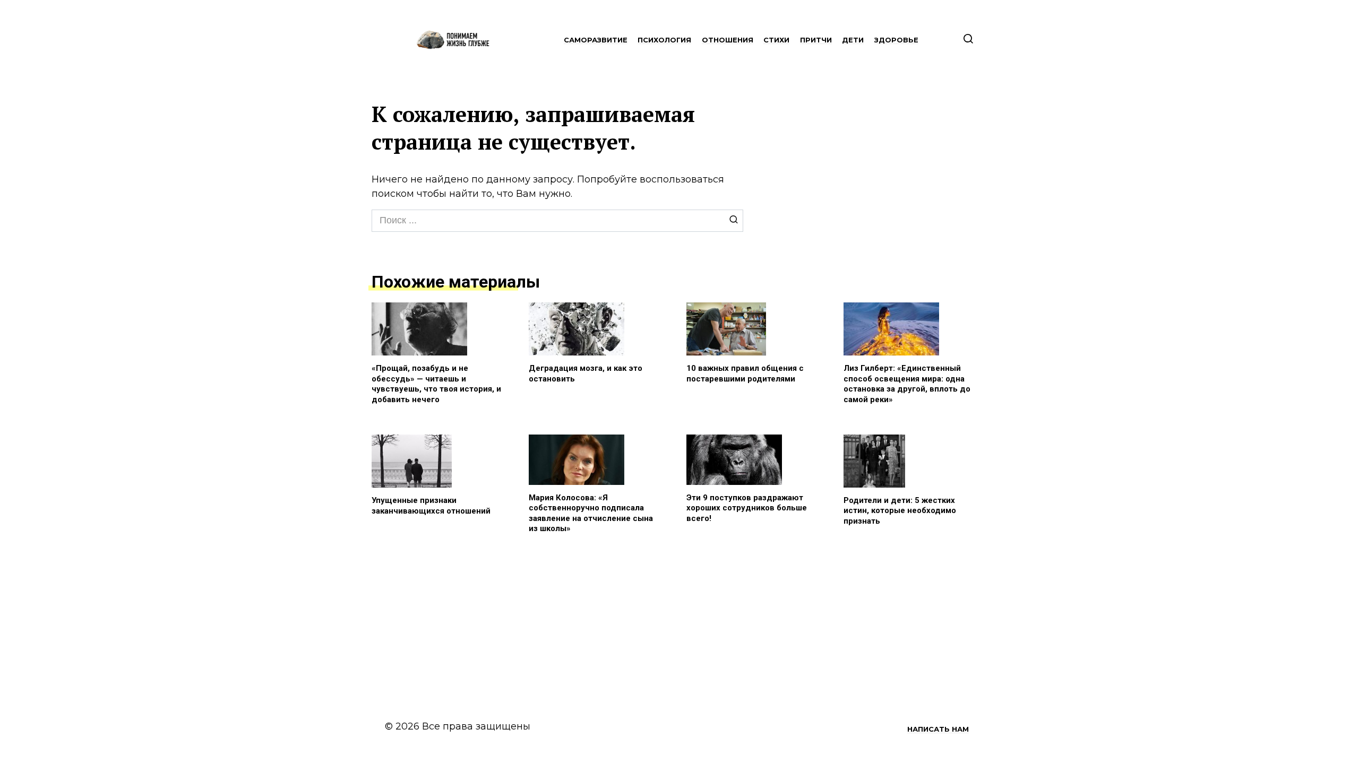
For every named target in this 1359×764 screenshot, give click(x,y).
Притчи (816, 40)
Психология (664, 40)
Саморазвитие (595, 40)
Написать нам (938, 729)
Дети (853, 40)
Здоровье (896, 40)
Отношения (727, 40)
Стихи (776, 40)
